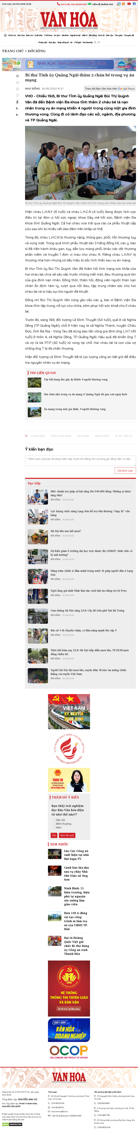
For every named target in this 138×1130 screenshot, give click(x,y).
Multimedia (88, 42)
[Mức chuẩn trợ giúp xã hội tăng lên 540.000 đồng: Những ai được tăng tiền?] (38, 497)
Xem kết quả (67, 835)
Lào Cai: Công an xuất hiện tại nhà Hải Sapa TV (76, 855)
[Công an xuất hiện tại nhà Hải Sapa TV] (54, 854)
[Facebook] (17, 76)
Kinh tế (101, 35)
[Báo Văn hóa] (69, 19)
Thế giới (77, 42)
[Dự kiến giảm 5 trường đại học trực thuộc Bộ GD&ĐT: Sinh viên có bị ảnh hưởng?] (38, 556)
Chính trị (12, 35)
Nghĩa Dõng (102, 435)
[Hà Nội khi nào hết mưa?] (38, 536)
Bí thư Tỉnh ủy (123, 435)
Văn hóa (21, 35)
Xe (71, 42)
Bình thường (63, 823)
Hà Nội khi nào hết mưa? (66, 531)
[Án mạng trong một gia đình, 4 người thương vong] (34, 412)
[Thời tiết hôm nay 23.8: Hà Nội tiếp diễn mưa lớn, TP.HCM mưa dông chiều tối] (38, 655)
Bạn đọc (52, 42)
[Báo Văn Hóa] (69, 1076)
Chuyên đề (129, 35)
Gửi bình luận (125, 470)
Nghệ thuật (75, 35)
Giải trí (84, 35)
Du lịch (57, 35)
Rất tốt (60, 820)
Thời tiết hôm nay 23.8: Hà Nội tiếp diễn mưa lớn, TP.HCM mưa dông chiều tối (90, 652)
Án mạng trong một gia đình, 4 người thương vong (75, 409)
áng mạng (83, 435)
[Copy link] (17, 95)
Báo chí (29, 35)
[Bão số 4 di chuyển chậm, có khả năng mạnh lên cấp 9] (38, 636)
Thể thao (48, 35)
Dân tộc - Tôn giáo (114, 35)
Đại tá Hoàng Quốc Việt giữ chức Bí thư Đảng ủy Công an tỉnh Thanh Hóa (76, 945)
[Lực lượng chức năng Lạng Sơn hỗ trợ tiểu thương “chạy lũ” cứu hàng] (38, 516)
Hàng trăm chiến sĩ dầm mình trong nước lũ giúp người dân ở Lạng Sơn (92, 573)
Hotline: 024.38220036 (74, 4)
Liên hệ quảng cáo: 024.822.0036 (66, 1115)
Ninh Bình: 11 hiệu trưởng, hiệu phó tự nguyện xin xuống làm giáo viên (77, 896)
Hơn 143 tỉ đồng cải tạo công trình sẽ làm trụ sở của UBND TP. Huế (76, 921)
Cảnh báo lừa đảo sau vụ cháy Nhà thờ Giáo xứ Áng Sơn (76, 873)
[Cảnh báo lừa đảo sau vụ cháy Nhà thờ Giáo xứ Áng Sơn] (54, 871)
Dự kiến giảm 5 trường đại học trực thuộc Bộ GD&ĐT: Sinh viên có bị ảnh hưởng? (91, 553)
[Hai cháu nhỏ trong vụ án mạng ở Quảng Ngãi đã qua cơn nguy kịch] (34, 397)
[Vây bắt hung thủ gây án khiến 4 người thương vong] (34, 383)
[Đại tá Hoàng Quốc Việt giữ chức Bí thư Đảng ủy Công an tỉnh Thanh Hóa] (54, 941)
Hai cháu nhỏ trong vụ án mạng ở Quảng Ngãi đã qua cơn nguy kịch (85, 394)
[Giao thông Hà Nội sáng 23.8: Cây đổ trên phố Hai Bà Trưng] (38, 616)
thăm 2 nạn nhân (61, 435)
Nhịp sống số (63, 42)
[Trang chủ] (5, 35)
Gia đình (65, 35)
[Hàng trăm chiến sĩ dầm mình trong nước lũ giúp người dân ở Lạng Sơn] (38, 576)
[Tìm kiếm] (95, 42)
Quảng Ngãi (38, 435)
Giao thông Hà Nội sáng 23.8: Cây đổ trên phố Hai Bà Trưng (87, 610)
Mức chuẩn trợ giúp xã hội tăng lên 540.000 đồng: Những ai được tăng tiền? (91, 493)
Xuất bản (38, 35)
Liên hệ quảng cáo (102, 4)
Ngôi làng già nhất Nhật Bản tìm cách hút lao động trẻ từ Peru (89, 590)
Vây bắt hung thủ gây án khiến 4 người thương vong (76, 379)
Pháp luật (42, 42)
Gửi (54, 835)
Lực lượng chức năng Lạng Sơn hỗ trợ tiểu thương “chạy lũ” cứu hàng (90, 513)
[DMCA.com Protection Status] (12, 1124)
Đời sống (93, 35)
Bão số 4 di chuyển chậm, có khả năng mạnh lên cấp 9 (83, 630)
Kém (58, 827)
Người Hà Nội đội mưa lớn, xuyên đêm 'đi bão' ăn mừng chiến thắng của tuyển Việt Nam (88, 672)
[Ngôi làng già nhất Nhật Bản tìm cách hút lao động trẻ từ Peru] (38, 596)
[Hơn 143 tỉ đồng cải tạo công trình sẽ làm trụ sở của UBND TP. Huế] (54, 916)
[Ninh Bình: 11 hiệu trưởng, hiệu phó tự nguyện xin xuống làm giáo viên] (54, 891)
